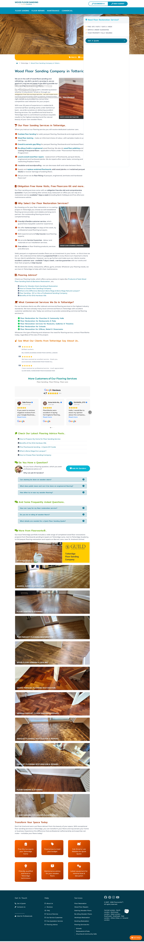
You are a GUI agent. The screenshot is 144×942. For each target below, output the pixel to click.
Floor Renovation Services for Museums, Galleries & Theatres (46, 323)
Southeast (116, 916)
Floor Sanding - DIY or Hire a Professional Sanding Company (43, 293)
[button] (22, 11)
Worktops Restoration (82, 917)
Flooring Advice (52, 924)
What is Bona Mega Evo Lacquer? (32, 451)
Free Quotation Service (54, 921)
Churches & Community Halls (86, 934)
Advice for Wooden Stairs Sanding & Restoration (38, 286)
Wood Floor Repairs (81, 907)
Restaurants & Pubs (83, 931)
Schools (79, 928)
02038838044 (99, 4)
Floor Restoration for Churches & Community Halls (42, 318)
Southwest (108, 916)
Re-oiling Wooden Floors (83, 914)
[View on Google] (19, 403)
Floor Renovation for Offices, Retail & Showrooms (41, 329)
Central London (109, 910)
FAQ (48, 910)
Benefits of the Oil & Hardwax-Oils (32, 295)
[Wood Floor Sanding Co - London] (42, 3)
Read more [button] (21, 417)
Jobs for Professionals (24, 916)
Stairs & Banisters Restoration (38, 281)
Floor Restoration (80, 903)
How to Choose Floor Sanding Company (35, 288)
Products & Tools (74, 279)
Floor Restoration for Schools (33, 326)
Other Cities (115, 918)
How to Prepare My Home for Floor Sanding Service (39, 439)
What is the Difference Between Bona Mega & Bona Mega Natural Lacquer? (49, 291)
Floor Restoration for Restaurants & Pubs (38, 321)
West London (115, 914)
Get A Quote (21, 903)
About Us (49, 903)
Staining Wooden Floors (82, 910)
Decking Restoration (81, 921)
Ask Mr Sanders (79, 468)
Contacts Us (21, 907)
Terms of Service (52, 914)
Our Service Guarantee (54, 917)
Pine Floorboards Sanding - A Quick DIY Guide (37, 447)
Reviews (49, 907)
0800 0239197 (118, 4)
